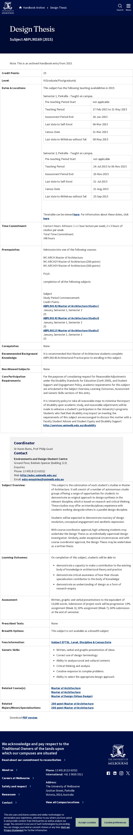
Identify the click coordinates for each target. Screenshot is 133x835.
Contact (7, 802)
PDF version (30, 717)
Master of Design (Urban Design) (72, 696)
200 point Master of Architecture (72, 703)
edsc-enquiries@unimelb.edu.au (43, 479)
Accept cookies (87, 822)
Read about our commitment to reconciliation (31, 760)
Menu (128, 9)
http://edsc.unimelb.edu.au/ (38, 475)
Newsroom (9, 794)
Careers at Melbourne (16, 778)
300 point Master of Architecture (72, 708)
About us (7, 770)
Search (120, 9)
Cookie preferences (115, 822)
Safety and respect (14, 786)
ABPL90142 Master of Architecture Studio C (71, 306)
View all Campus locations (62, 802)
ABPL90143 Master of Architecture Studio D (71, 318)
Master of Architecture (66, 688)
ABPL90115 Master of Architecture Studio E (71, 330)
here (76, 214)
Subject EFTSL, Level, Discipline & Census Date (81, 642)
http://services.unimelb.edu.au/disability (69, 425)
